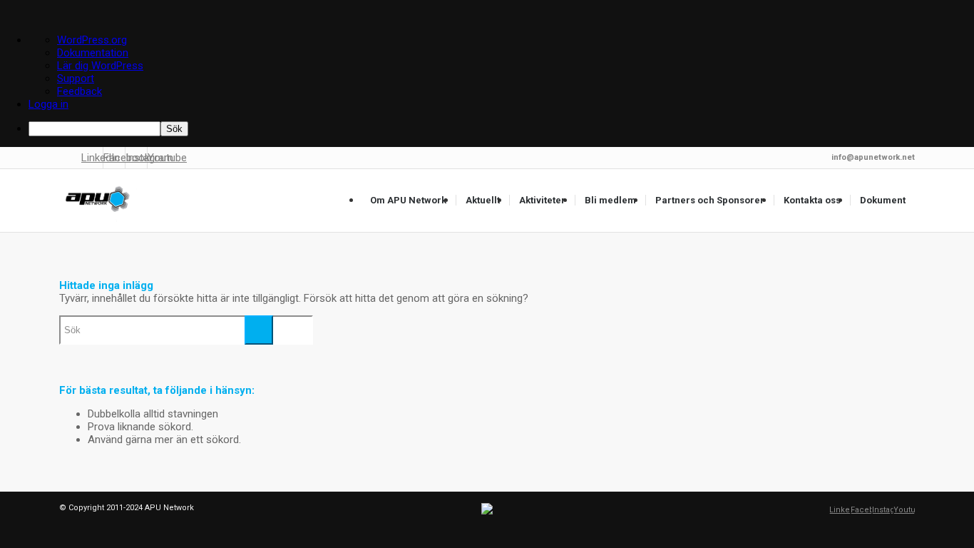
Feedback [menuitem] (79, 91)
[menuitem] (501, 128)
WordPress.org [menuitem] (92, 40)
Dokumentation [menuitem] (92, 52)
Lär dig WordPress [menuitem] (100, 65)
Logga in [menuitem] (48, 104)
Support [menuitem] (75, 78)
